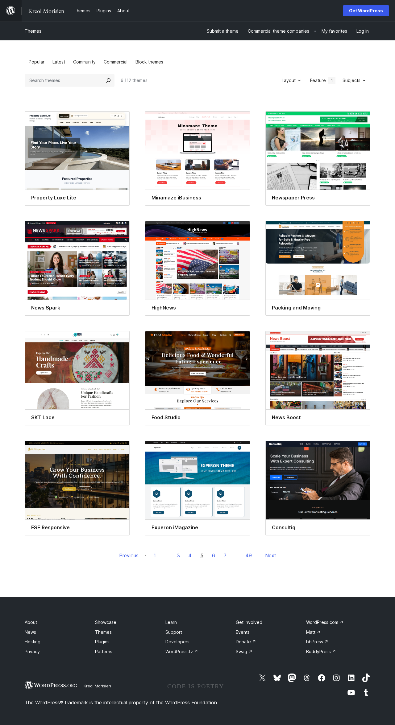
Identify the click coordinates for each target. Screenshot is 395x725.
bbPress (317, 641)
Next (270, 555)
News (30, 632)
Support (173, 632)
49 (248, 555)
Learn (171, 622)
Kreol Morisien (97, 685)
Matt (313, 632)
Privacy (32, 651)
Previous (129, 555)
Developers (177, 641)
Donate (246, 641)
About (31, 622)
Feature (321, 80)
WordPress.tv (181, 651)
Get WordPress (366, 10)
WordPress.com (324, 622)
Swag (244, 651)
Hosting (32, 641)
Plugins (102, 641)
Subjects (351, 80)
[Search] (108, 80)
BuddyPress (321, 651)
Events (243, 632)
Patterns (103, 651)
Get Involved (249, 622)
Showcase (105, 622)
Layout (289, 80)
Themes (33, 31)
